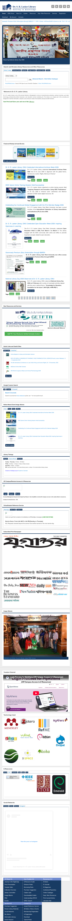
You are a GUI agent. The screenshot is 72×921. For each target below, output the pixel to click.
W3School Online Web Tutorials (18, 366)
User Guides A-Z (29, 872)
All (4, 389)
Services (54, 13)
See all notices (10, 445)
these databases (21, 395)
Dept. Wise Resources (44, 13)
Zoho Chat (12, 509)
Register (11, 494)
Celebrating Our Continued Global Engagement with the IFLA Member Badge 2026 (35, 205)
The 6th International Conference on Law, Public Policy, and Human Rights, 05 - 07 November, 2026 (34, 362)
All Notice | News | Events (31, 902)
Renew (18, 494)
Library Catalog (7, 70)
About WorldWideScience (44, 83)
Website (48, 70)
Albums (18, 408)
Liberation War (47, 894)
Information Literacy (10, 910)
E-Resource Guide (29, 875)
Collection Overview (10, 883)
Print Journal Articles (49, 891)
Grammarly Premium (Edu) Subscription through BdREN (25, 252)
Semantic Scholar (41, 70)
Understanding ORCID (30, 891)
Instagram (22, 799)
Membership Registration (31, 905)
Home (4, 13)
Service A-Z (8, 897)
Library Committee (10, 886)
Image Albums (9, 888)
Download (5, 17)
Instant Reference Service (31, 899)
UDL (9, 765)
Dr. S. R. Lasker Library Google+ (60, 6)
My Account (13, 17)
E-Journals (14, 389)
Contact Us (19, 509)
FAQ (6, 891)
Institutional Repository (49, 883)
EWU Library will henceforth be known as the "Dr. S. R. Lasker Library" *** (32, 21)
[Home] (19, 10)
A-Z (27, 765)
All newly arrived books (10, 161)
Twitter (11, 799)
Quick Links (6, 350)
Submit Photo (28, 913)
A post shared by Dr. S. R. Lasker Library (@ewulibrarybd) (29, 860)
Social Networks (9, 905)
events (39, 180)
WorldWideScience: (10, 83)
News (9, 408)
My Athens (8, 907)
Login (5, 494)
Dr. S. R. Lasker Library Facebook (52, 6)
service (44, 262)
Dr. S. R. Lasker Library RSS (68, 6)
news (33, 180)
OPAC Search (28, 894)
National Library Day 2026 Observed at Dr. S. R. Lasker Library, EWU (30, 279)
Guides (25, 13)
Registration (62, 13)
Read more (31, 177)
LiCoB (5, 765)
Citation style (27, 886)
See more (8, 376)
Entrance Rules (28, 878)
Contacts (20, 17)
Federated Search (16, 70)
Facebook (6, 799)
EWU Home (11, 13)
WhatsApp (6, 509)
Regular (5, 458)
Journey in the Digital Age (12, 875)
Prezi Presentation (10, 878)
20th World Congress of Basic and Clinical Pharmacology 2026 (26, 370)
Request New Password (31, 918)
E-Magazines (47, 880)
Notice (5, 408)
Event (13, 408)
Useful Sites (13, 350)
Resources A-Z (47, 872)
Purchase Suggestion (30, 883)
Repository (24, 70)
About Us (18, 13)
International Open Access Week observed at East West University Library (24, 651)
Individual (14, 765)
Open (23, 765)
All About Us (8, 872)
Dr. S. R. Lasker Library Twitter (56, 6)
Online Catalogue (48, 886)
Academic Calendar (23, 470)
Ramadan (20, 458)
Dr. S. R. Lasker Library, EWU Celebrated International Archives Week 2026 (32, 167)
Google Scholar (32, 70)
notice (45, 180)
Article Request (9, 913)
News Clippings (9, 918)
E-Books (45, 875)
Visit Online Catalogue (51, 79)
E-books (8, 389)
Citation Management (11, 915)
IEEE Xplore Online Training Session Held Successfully (25, 185)
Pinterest (16, 799)
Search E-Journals (11, 393)
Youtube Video (9, 880)
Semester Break (12, 458)
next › (48, 298)
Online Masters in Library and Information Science (23, 354)
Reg (19, 765)
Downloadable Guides (30, 888)
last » (53, 298)
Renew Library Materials (12, 902)
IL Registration (28, 907)
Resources (33, 13)
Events (7, 894)
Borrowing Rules (28, 880)
